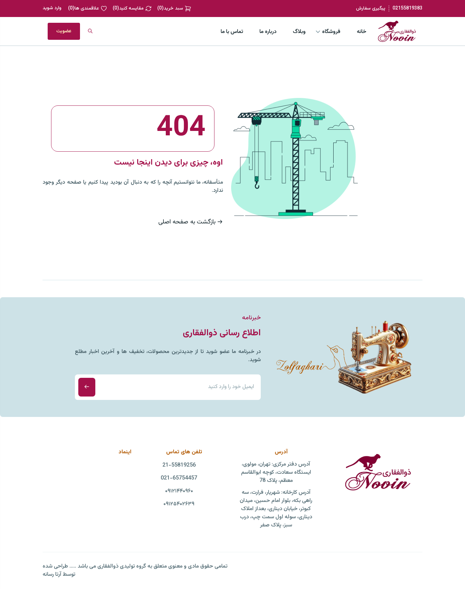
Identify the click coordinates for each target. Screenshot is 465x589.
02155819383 (407, 8)
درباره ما (267, 32)
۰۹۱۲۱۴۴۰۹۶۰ (179, 491)
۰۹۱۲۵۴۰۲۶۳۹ (178, 504)
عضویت (63, 31)
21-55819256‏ (179, 465)
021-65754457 (179, 478)
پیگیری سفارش (370, 8)
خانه (361, 32)
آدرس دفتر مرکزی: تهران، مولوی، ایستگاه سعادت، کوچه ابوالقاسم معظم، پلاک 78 (276, 472)
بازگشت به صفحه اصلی (186, 222)
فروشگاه (331, 32)
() (170, 8)
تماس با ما (232, 32)
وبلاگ (299, 32)
